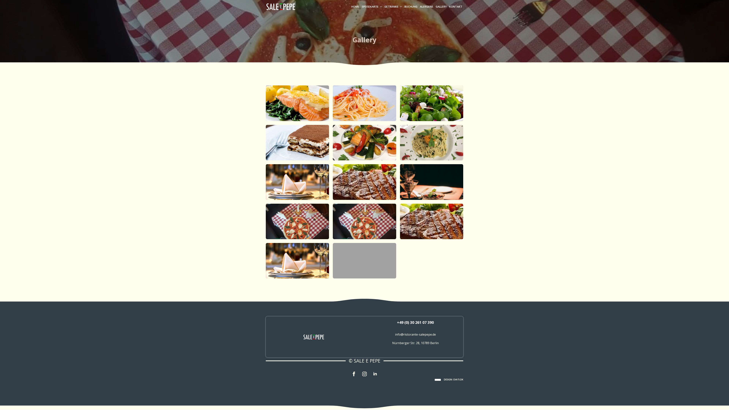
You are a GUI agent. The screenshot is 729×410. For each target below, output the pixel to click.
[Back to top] (720, 401)
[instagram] (364, 374)
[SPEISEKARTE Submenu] (381, 6)
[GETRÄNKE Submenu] (400, 6)
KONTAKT (455, 6)
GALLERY (441, 6)
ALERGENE (426, 6)
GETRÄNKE (391, 6)
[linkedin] (375, 374)
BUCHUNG (410, 6)
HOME (355, 6)
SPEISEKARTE (370, 6)
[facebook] (354, 374)
